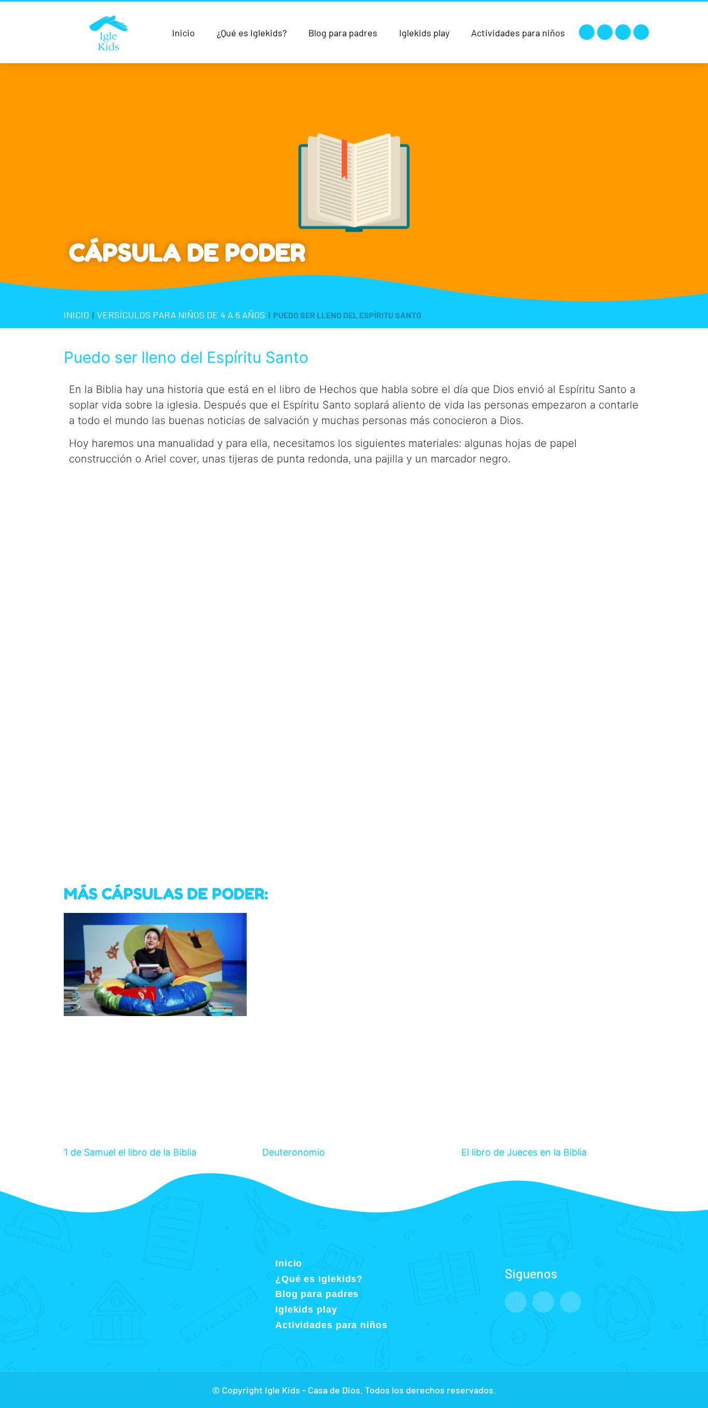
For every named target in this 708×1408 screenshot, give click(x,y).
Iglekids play (424, 32)
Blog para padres (342, 32)
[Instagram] (605, 32)
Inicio (183, 32)
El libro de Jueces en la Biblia (524, 1152)
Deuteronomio (293, 1152)
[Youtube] (623, 32)
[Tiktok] (641, 32)
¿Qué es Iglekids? (252, 32)
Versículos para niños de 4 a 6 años (181, 314)
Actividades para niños (518, 32)
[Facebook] (586, 32)
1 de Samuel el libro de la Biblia (130, 1152)
